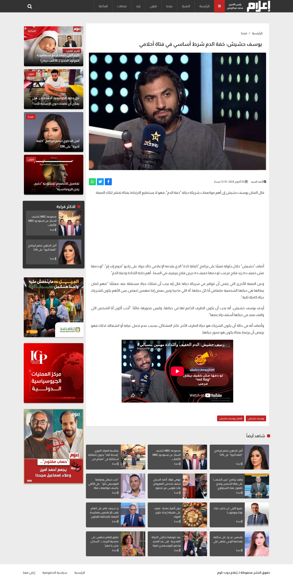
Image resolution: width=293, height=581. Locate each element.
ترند (138, 6)
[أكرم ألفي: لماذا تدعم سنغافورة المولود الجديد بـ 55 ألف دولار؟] (53, 46)
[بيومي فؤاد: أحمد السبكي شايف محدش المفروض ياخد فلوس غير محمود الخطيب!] (195, 486)
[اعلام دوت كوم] (257, 6)
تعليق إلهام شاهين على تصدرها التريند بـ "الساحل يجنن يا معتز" (104, 541)
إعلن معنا (29, 572)
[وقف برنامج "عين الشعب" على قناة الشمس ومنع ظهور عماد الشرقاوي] (257, 486)
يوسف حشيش (256, 418)
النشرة (186, 6)
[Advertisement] (177, 231)
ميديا (169, 6)
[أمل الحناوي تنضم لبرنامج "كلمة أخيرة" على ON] (257, 457)
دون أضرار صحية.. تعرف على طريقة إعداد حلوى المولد (167, 512)
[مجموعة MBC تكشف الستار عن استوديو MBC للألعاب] (195, 457)
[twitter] (100, 181)
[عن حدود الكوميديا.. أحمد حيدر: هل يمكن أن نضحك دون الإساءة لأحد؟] (53, 89)
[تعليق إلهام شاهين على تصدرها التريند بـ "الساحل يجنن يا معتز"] (133, 543)
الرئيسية (204, 6)
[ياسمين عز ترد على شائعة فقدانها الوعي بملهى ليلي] (257, 543)
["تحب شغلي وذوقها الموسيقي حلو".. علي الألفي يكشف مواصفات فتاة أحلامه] (133, 486)
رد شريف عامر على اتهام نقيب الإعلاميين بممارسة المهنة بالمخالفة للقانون (104, 512)
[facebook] (108, 181)
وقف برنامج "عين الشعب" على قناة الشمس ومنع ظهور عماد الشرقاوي (227, 483)
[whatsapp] (92, 181)
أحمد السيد (257, 181)
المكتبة (103, 6)
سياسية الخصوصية (54, 572)
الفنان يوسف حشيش (230, 418)
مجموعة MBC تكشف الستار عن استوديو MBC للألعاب (166, 455)
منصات (122, 6)
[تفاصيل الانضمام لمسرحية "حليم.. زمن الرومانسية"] (53, 175)
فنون (153, 6)
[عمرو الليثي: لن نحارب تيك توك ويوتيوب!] (257, 514)
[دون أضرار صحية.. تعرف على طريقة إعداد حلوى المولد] (195, 514)
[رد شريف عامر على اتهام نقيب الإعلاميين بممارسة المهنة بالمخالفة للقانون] (133, 514)
